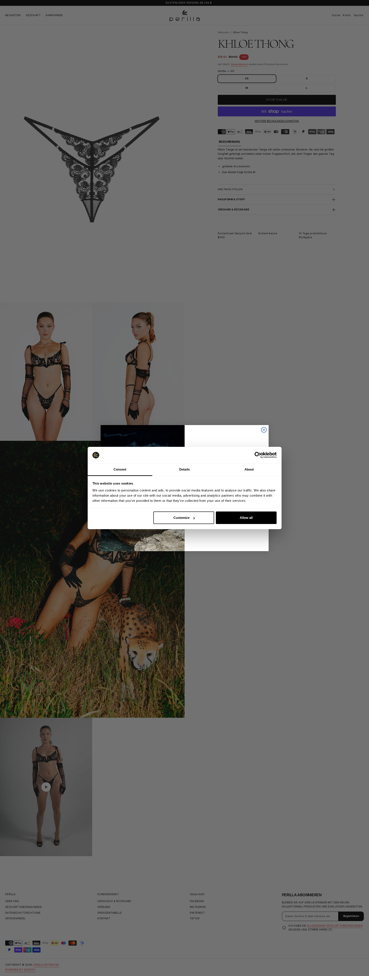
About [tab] (249, 469)
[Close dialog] (263, 442)
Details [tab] (184, 469)
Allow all (246, 517)
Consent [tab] (120, 469)
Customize (181, 517)
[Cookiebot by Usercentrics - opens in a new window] (258, 455)
